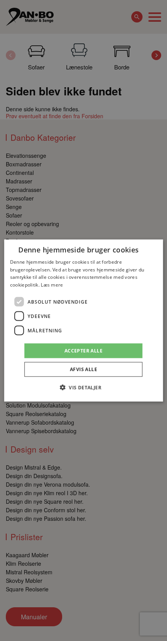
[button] (83, 387)
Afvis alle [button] (83, 369)
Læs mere (52, 285)
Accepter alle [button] (83, 350)
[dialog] (83, 320)
